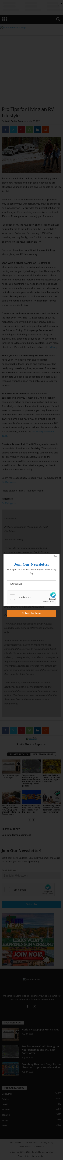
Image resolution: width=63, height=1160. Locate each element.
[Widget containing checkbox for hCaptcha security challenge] (31, 597)
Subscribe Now (31, 613)
